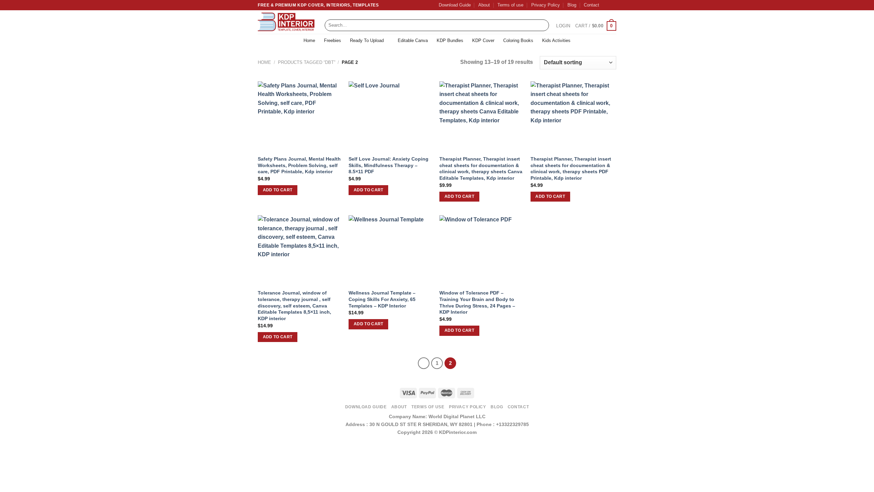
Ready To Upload (367, 40)
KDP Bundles (450, 40)
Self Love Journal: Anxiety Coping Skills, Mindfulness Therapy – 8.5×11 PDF (388, 165)
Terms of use (510, 5)
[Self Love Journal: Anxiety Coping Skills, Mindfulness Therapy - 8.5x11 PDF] (391, 116)
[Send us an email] (606, 5)
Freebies (332, 40)
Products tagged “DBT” (306, 62)
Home (309, 40)
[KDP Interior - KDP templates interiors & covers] (286, 22)
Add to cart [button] (278, 190)
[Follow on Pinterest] (613, 5)
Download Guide (455, 5)
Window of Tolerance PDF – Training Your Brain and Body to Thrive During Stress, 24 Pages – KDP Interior (477, 302)
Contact (591, 5)
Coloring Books (518, 40)
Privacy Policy (545, 5)
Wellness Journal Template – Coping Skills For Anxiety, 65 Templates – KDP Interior (382, 299)
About (484, 5)
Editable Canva (413, 40)
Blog (571, 5)
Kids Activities (556, 40)
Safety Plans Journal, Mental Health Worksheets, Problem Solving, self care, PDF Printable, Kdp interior (299, 165)
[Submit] (542, 25)
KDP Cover (483, 40)
